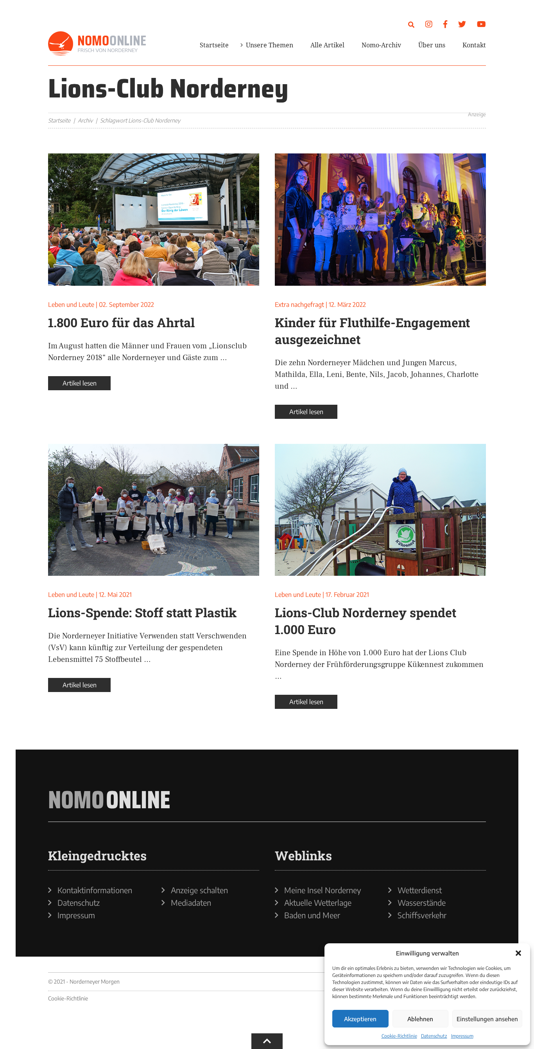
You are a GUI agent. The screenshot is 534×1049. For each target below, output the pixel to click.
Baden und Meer (312, 915)
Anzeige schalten (199, 890)
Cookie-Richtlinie (399, 1036)
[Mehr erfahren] (392, 95)
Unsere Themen (269, 45)
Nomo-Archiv (381, 45)
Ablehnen (420, 1018)
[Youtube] (481, 24)
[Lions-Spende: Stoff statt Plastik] (153, 510)
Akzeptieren (360, 1018)
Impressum (462, 1036)
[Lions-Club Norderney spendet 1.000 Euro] (380, 510)
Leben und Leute (71, 304)
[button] (518, 953)
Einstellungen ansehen (487, 1018)
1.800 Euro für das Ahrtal (121, 322)
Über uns (431, 45)
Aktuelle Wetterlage (317, 903)
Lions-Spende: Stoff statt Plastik (142, 612)
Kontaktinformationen (94, 890)
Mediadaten (191, 903)
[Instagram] (428, 24)
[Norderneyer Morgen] (97, 43)
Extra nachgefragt (299, 304)
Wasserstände (422, 903)
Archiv (85, 120)
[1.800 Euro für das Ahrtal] (153, 219)
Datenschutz (434, 1036)
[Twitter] (462, 24)
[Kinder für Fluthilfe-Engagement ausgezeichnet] (380, 219)
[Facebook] (445, 24)
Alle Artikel (327, 45)
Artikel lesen (80, 383)
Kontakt (474, 45)
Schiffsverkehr (422, 915)
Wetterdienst (420, 890)
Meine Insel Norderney (322, 890)
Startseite (214, 45)
